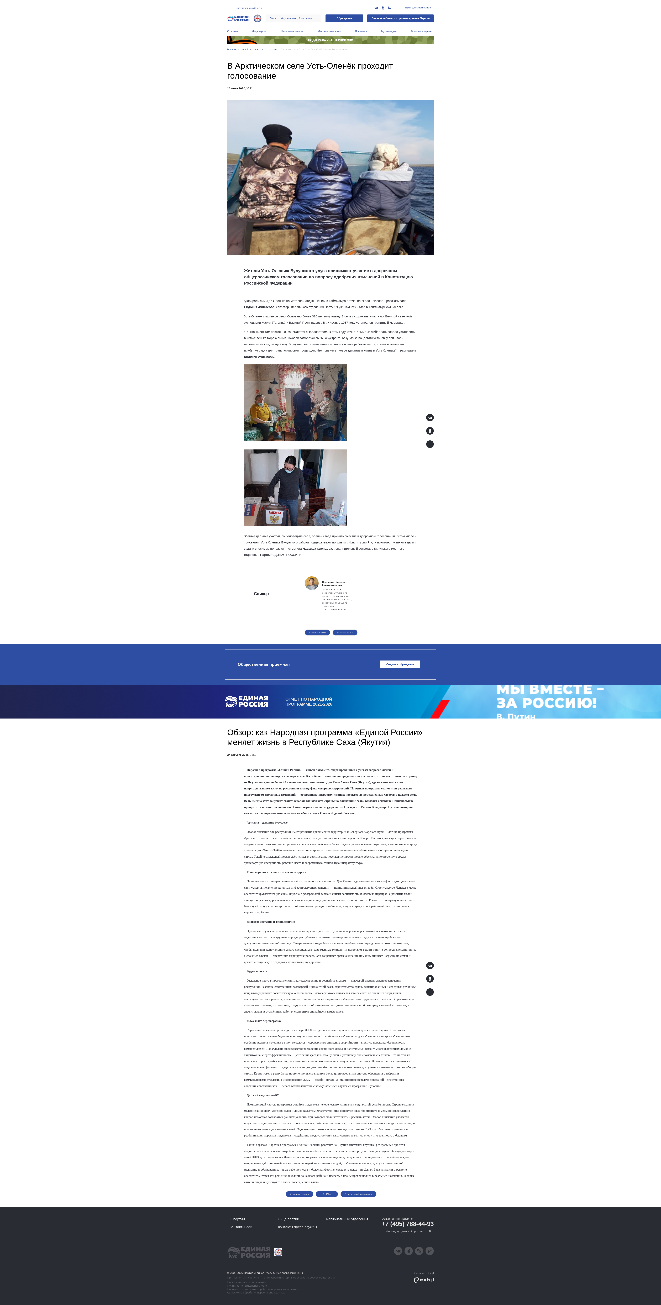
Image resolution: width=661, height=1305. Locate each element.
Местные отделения (329, 31)
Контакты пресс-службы (297, 1227)
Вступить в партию (421, 31)
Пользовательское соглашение (246, 1282)
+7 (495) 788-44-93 (408, 1223)
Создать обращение (400, 664)
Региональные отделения (347, 1219)
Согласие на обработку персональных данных (256, 1292)
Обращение (344, 18)
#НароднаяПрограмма (358, 1194)
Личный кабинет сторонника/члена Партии (400, 18)
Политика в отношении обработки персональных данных (263, 1289)
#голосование (317, 632)
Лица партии (259, 31)
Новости (272, 49)
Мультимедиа (389, 31)
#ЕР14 (327, 1194)
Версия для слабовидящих (417, 8)
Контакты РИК (241, 1227)
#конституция (345, 632)
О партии (232, 31)
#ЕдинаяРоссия (299, 1194)
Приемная (361, 31)
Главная (231, 49)
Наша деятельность (292, 31)
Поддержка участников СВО (330, 40)
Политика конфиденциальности (247, 1285)
